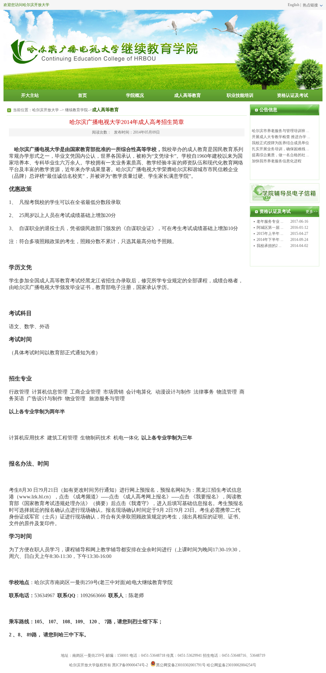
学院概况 (135, 95)
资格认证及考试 (292, 95)
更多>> (312, 211)
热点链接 (311, 5)
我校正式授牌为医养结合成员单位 (280, 141)
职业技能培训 (240, 95)
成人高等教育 (187, 95)
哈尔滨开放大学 (45, 110)
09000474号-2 (137, 665)
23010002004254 (239, 665)
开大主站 (30, 95)
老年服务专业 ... (270, 221)
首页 (82, 95)
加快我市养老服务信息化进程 (276, 159)
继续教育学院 (76, 110)
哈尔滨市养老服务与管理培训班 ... (280, 129)
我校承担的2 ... (269, 245)
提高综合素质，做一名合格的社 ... (280, 153)
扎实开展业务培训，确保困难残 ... (280, 147)
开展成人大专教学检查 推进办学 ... (281, 135)
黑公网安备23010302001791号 (181, 665)
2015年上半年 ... (270, 233)
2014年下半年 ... (270, 239)
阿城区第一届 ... (270, 227)
